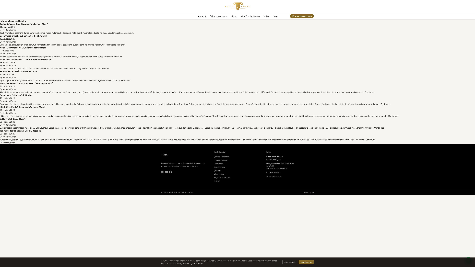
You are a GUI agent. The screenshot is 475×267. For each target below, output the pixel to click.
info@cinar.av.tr (275, 176)
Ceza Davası (218, 163)
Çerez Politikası (197, 263)
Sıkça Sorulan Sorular (250, 16)
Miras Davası (219, 174)
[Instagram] (162, 172)
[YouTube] (166, 172)
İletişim (266, 16)
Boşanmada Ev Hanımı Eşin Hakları (16, 95)
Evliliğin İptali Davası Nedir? (12, 119)
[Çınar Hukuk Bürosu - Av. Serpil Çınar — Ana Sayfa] (238, 6)
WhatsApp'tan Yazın (303, 16)
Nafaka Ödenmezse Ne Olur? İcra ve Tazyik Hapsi (23, 47)
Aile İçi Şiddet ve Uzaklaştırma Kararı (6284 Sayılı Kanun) (26, 83)
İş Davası (217, 170)
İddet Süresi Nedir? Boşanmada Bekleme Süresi (22, 107)
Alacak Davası (219, 167)
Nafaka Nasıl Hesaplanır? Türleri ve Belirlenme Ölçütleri (25, 59)
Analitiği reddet (290, 262)
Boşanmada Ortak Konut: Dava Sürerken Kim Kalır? (23, 35)
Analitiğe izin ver (306, 262)
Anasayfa (202, 16)
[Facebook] (170, 172)
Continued (369, 92)
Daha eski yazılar (7, 142)
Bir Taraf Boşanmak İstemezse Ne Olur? (18, 71)
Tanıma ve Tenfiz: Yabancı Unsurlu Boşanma (20, 130)
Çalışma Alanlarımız (219, 16)
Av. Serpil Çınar (9, 30)
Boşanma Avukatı (220, 160)
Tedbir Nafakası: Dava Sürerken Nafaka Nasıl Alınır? (24, 24)
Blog (275, 16)
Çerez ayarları (309, 192)
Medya (234, 16)
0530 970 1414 (274, 172)
